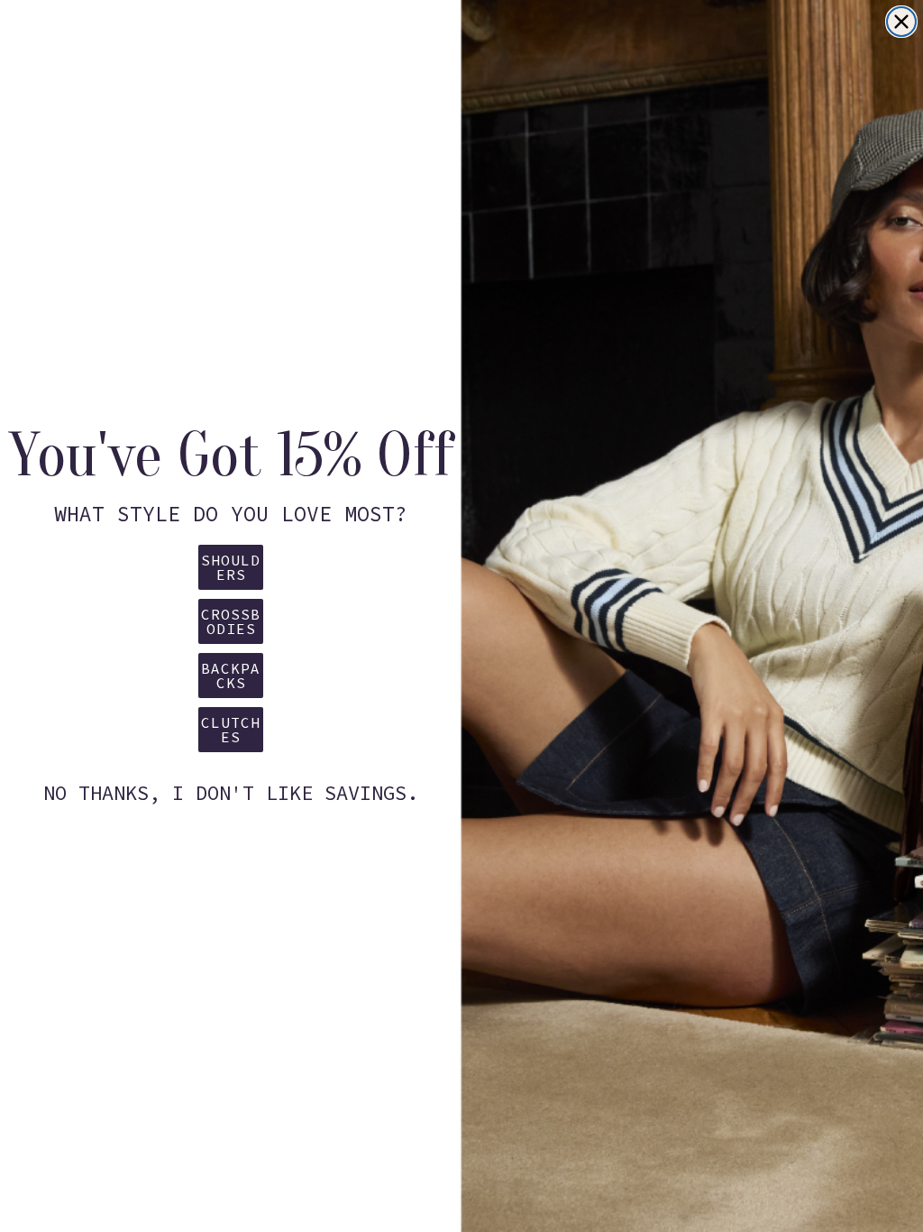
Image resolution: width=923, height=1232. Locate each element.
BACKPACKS (230, 675)
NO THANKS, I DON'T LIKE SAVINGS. (230, 792)
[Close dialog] (901, 21)
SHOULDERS (230, 567)
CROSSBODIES (230, 621)
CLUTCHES (230, 729)
